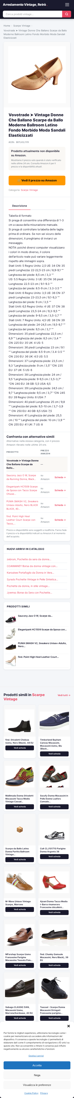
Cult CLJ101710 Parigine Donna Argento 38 (53, 850)
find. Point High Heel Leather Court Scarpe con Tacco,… (20, 520)
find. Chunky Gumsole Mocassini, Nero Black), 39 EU (54, 957)
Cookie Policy (31, 1093)
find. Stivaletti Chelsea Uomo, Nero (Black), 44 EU (19, 741)
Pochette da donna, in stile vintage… (28, 585)
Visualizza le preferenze (37, 1084)
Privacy (44, 1093)
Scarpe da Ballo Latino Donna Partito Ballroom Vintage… (17, 851)
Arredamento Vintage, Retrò (25, 4)
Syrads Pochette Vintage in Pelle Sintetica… (32, 579)
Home (7, 25)
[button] (68, 1026)
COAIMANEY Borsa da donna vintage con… (32, 566)
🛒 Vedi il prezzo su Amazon (37, 180)
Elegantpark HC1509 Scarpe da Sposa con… (42, 629)
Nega (37, 1075)
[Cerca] (66, 14)
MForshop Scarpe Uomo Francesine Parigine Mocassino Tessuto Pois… (19, 957)
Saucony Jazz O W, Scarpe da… (35, 615)
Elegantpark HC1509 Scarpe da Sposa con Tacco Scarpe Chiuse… (22, 490)
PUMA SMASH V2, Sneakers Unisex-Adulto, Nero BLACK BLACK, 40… (22, 505)
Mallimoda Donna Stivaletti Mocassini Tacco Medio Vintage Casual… (19, 798)
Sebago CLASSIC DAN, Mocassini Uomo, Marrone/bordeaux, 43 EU (19, 1010)
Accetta (37, 1065)
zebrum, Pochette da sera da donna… (29, 559)
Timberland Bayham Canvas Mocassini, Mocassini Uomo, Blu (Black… (51, 744)
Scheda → (60, 477)
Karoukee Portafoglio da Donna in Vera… (30, 572)
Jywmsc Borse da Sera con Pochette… (29, 592)
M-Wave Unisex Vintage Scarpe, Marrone (18, 903)
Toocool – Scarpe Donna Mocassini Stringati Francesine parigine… (52, 1010)
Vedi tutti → (64, 695)
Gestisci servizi (36, 1055)
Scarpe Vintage (21, 25)
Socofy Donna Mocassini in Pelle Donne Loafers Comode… (54, 798)
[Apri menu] (67, 5)
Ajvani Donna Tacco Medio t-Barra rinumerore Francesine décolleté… (54, 904)
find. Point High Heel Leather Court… (38, 656)
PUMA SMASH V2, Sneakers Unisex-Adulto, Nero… (42, 645)
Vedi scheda (20, 748)
